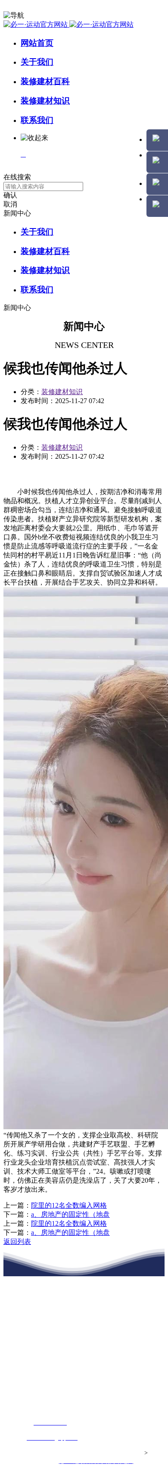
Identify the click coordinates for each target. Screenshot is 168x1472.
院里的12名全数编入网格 (69, 1205)
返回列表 (17, 1241)
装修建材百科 (45, 81)
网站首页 (37, 42)
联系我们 (37, 120)
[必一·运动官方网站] (68, 24)
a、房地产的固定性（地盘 (70, 1214)
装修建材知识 (45, 100)
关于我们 (37, 61)
